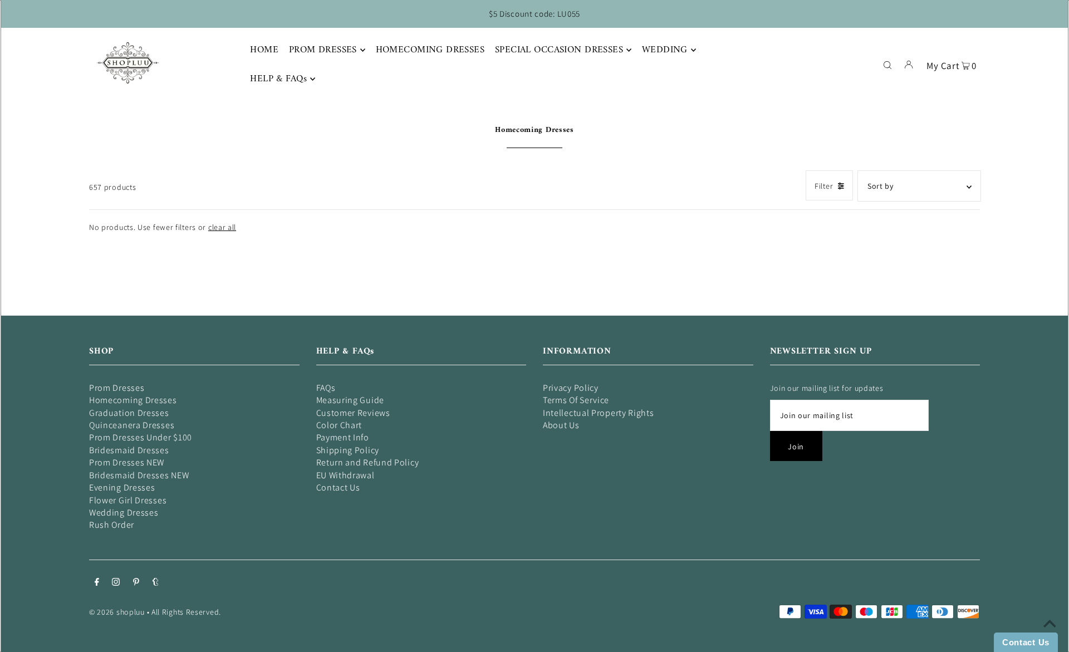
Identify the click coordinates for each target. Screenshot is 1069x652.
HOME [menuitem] (264, 50)
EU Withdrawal (345, 475)
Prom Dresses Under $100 (140, 437)
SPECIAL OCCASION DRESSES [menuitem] (559, 50)
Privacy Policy (571, 388)
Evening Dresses (122, 487)
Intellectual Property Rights (598, 413)
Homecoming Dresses (133, 400)
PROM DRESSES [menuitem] (323, 50)
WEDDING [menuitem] (665, 50)
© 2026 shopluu (117, 612)
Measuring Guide (350, 400)
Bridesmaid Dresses (129, 450)
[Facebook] (97, 583)
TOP (1049, 636)
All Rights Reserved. (186, 612)
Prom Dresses (116, 388)
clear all (222, 227)
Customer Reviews (353, 413)
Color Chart (339, 425)
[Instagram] (116, 583)
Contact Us (338, 487)
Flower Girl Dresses (127, 500)
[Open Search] (887, 64)
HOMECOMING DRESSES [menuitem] (430, 50)
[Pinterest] (136, 583)
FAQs (326, 388)
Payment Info (342, 437)
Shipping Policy (348, 450)
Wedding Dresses (124, 512)
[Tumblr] (156, 583)
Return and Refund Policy (367, 462)
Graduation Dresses (129, 413)
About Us (561, 425)
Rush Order (111, 525)
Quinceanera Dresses (131, 425)
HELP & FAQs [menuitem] (278, 79)
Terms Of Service (576, 400)
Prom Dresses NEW (126, 462)
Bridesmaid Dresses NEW (139, 475)
